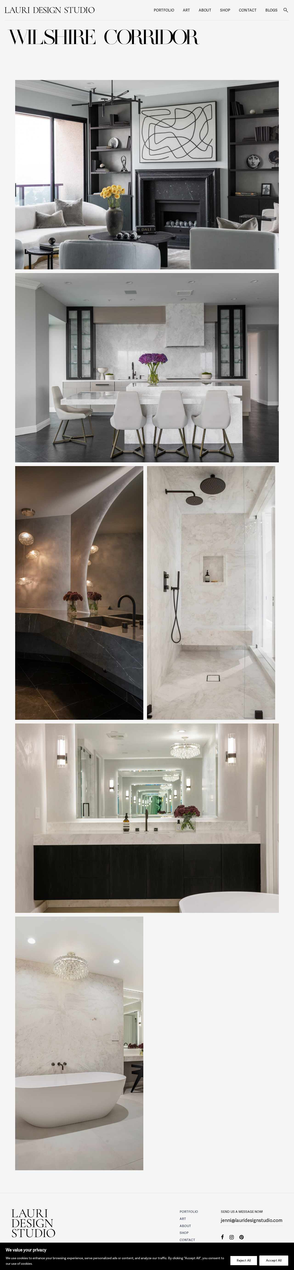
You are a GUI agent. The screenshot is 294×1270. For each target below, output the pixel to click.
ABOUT (205, 10)
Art (186, 10)
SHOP (225, 10)
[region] (147, 1256)
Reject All (244, 1260)
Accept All (274, 1260)
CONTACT (248, 10)
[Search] (285, 10)
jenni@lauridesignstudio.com (252, 1219)
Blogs (271, 10)
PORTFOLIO (164, 10)
